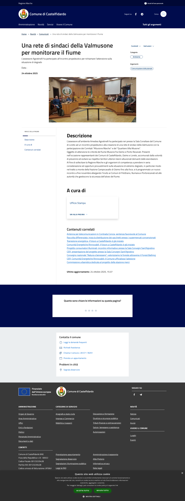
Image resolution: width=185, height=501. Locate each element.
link (116, 485)
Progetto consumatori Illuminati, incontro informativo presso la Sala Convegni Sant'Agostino (111, 248)
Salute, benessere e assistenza (106, 427)
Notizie (133, 413)
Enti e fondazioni (25, 427)
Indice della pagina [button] (32, 131)
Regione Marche (25, 3)
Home (24, 34)
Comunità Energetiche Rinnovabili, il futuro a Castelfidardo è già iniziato (101, 244)
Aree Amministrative (27, 418)
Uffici (20, 423)
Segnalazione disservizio (66, 458)
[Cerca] (163, 14)
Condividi (134, 46)
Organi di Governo (26, 413)
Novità (33, 34)
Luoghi (133, 435)
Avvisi (132, 423)
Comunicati (44, 34)
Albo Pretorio (98, 458)
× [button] (182, 473)
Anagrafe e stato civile (65, 413)
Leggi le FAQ (61, 468)
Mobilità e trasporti (64, 423)
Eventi (133, 440)
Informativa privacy (101, 463)
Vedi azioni (147, 46)
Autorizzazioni (99, 431)
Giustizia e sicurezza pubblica (105, 418)
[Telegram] (141, 14)
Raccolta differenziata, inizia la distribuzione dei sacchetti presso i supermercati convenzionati (111, 237)
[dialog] (92, 485)
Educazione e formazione (103, 413)
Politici (21, 432)
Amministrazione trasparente (105, 454)
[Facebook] (134, 14)
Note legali (97, 468)
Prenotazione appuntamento (68, 454)
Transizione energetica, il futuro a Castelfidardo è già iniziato (95, 241)
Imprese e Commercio (65, 418)
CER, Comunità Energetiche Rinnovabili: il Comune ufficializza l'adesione (101, 258)
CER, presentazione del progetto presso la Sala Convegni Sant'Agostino (100, 251)
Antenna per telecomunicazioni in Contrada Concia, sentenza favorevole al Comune (106, 234)
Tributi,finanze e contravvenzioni (107, 422)
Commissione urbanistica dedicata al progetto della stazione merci (98, 262)
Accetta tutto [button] (82, 491)
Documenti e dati (25, 441)
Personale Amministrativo (29, 436)
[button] (92, 496)
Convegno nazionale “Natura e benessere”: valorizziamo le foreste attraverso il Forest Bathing (111, 255)
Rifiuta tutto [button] (103, 490)
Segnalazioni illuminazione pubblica (71, 463)
